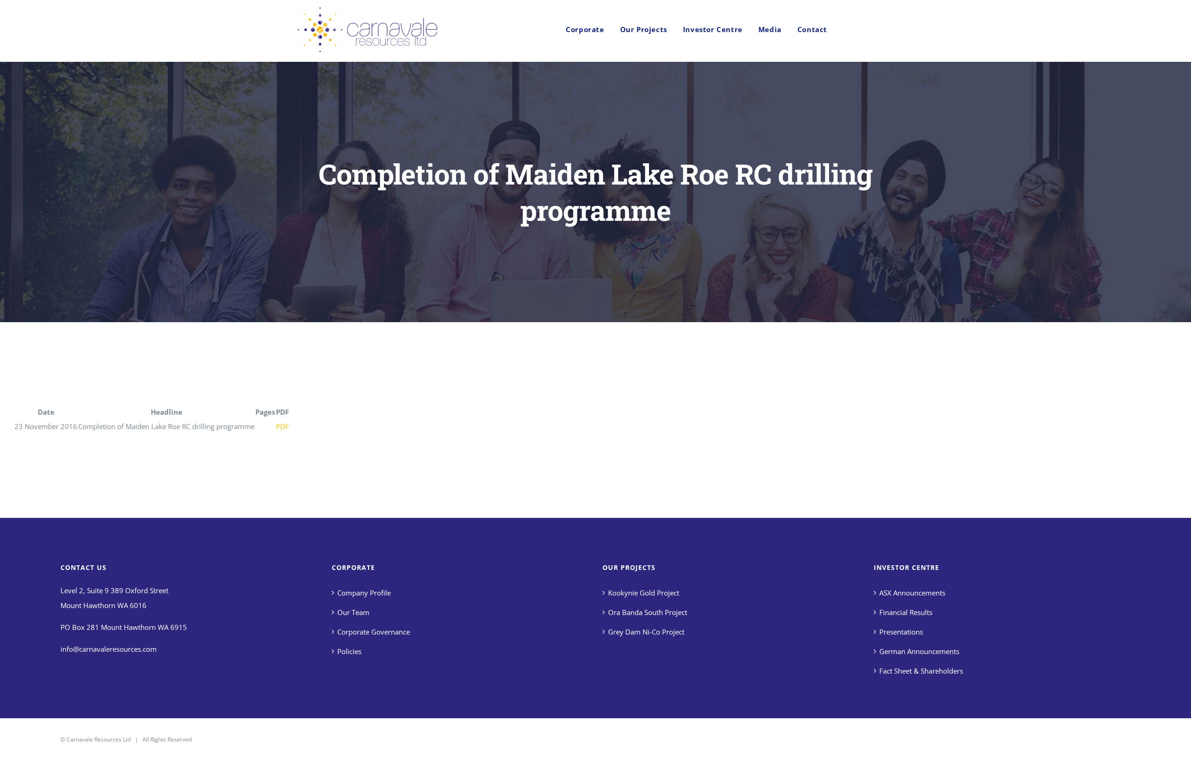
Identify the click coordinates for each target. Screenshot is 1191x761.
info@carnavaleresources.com (108, 649)
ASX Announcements (912, 592)
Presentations (901, 631)
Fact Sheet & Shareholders (921, 670)
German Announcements (919, 651)
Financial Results (905, 612)
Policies (349, 651)
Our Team (353, 612)
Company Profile (364, 592)
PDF (282, 426)
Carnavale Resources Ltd (99, 739)
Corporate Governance (373, 631)
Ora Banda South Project (647, 612)
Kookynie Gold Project (643, 592)
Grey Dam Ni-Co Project (646, 631)
